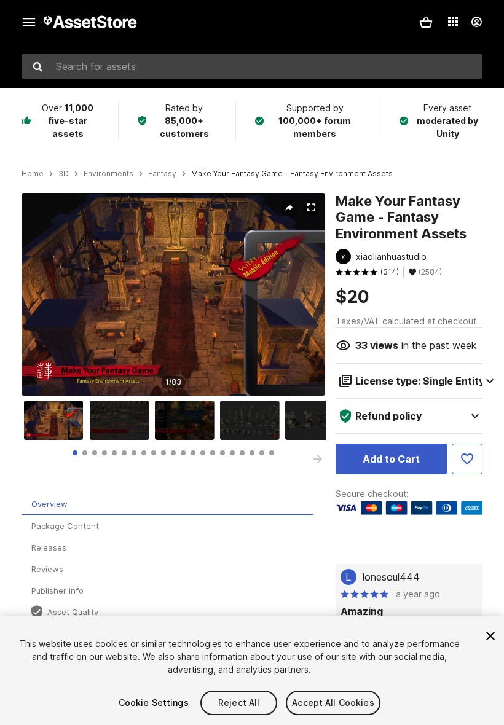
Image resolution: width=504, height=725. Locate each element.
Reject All (238, 702)
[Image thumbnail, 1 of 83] (56, 420)
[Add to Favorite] (467, 459)
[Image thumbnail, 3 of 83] (187, 420)
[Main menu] (29, 22)
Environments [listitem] (108, 174)
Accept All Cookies (333, 702)
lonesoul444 (391, 577)
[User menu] (476, 22)
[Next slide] (318, 459)
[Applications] (453, 21)
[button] (426, 22)
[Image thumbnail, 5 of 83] (317, 420)
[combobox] (252, 66)
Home (33, 174)
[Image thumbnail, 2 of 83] (122, 420)
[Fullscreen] (311, 207)
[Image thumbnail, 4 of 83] (252, 420)
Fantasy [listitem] (162, 174)
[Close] (490, 635)
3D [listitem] (63, 174)
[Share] (289, 207)
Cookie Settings (154, 702)
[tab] (75, 452)
